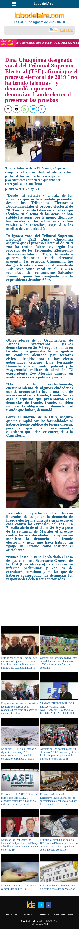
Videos (44, 914)
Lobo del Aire (64, 914)
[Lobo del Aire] (39, 15)
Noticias (11, 914)
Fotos (28, 914)
